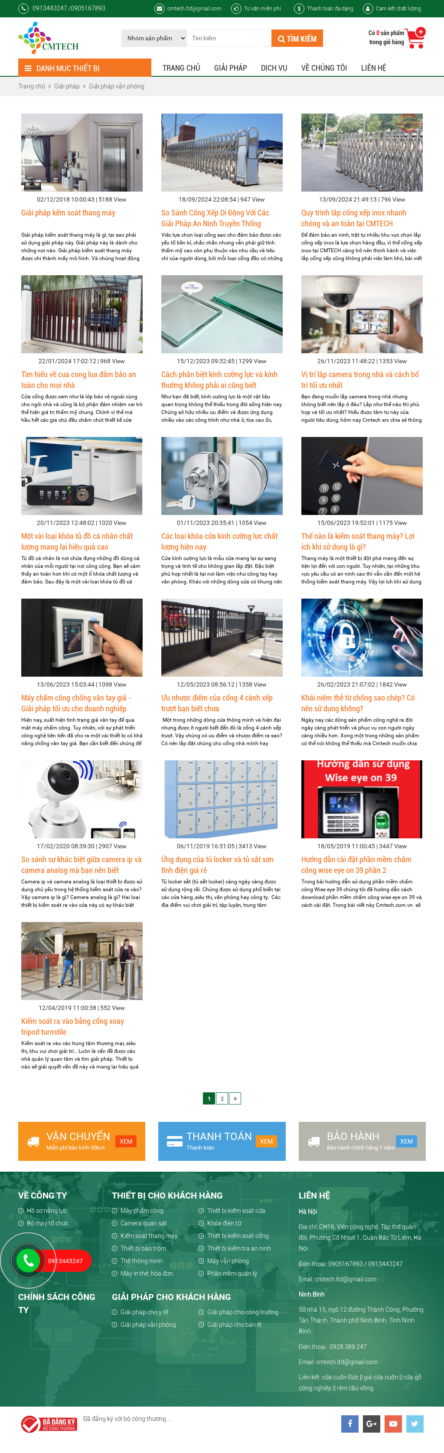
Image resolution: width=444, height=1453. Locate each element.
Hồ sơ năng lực (47, 1210)
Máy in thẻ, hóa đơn (147, 1273)
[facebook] (350, 1424)
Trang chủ (181, 67)
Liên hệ (373, 67)
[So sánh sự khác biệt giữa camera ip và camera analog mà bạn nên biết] (82, 799)
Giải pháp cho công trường (242, 1312)
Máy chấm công (142, 1210)
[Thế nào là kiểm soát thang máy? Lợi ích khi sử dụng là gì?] (362, 476)
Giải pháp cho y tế (144, 1312)
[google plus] (371, 1424)
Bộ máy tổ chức (48, 1223)
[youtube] (393, 1424)
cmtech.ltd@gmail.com (194, 9)
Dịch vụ (274, 67)
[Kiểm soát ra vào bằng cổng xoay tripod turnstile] (82, 961)
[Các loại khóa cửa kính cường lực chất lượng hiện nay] (222, 476)
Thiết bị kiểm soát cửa (236, 1210)
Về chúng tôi (324, 67)
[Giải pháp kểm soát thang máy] (82, 153)
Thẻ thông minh (142, 1261)
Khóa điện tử (224, 1223)
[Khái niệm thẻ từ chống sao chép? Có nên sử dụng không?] (362, 638)
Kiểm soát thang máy (149, 1235)
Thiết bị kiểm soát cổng (238, 1235)
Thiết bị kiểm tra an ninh (239, 1248)
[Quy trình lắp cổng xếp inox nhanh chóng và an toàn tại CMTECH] (362, 153)
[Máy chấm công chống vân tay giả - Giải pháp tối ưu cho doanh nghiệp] (82, 638)
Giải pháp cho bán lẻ (234, 1324)
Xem (126, 1141)
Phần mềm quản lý (232, 1273)
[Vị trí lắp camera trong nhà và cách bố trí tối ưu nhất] (362, 314)
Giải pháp (230, 67)
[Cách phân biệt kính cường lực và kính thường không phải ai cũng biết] (222, 314)
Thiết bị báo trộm (143, 1248)
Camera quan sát (144, 1223)
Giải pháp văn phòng (148, 1324)
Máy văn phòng (228, 1261)
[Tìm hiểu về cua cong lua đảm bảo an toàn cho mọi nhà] (82, 314)
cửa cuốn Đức (340, 1377)
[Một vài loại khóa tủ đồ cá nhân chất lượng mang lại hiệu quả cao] (82, 476)
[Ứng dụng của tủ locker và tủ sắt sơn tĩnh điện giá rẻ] (222, 799)
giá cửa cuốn (381, 1377)
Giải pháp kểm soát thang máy (68, 212)
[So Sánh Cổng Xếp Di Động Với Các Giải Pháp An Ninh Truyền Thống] (222, 153)
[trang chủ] (48, 38)
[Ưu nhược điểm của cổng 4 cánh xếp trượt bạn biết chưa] (222, 638)
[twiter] (415, 1424)
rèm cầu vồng (355, 1388)
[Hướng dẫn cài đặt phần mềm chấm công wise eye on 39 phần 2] (362, 799)
